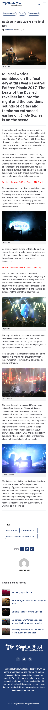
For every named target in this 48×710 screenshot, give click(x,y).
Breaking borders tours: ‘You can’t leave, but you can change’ (28, 631)
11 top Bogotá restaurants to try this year (29, 602)
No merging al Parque (22, 592)
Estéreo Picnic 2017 (28, 530)
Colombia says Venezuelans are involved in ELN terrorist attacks (27, 621)
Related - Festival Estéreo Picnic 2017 (21, 536)
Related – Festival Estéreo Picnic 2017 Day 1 (22, 182)
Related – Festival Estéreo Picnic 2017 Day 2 (22, 267)
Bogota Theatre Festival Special (27, 612)
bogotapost (9, 30)
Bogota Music (11, 530)
